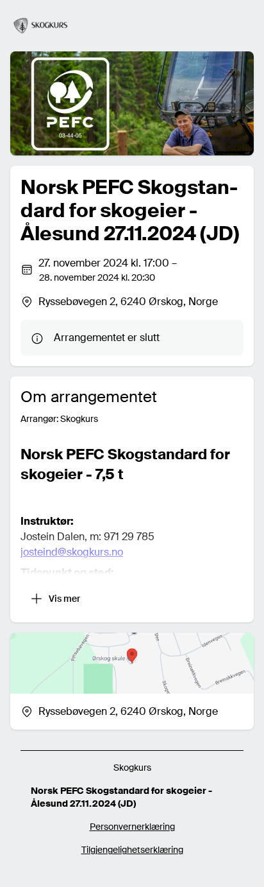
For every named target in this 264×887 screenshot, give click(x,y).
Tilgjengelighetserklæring (132, 850)
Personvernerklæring (132, 826)
